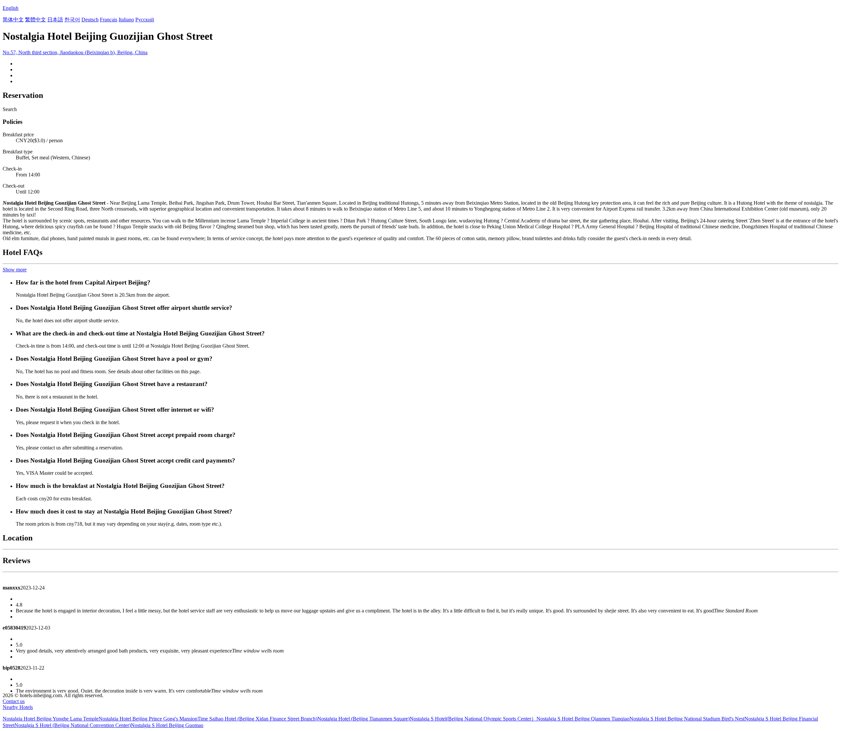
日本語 (55, 19)
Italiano (126, 19)
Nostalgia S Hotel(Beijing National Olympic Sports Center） (473, 718)
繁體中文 (35, 19)
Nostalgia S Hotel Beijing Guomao (167, 725)
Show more (15, 269)
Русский (144, 19)
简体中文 (13, 19)
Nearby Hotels (18, 707)
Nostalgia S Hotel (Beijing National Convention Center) (72, 725)
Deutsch (90, 19)
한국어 (72, 19)
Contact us (14, 701)
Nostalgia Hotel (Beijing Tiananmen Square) (363, 718)
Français (108, 19)
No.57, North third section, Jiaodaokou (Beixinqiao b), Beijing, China (75, 52)
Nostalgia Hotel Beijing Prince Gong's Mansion (148, 718)
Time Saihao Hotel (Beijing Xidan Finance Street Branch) (257, 718)
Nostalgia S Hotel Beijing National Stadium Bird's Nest (686, 718)
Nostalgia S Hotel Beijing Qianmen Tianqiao (582, 718)
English (10, 8)
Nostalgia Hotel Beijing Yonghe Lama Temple (51, 718)
